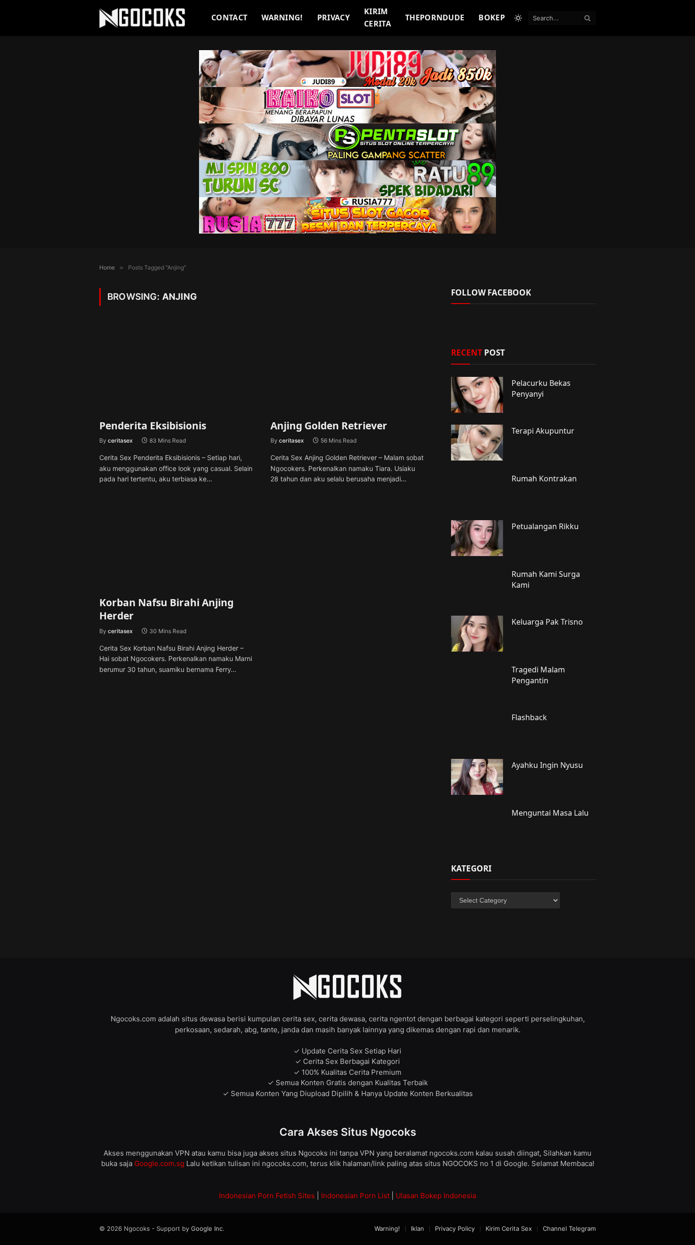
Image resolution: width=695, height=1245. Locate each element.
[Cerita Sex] (143, 18)
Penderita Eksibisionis (152, 425)
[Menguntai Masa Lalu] (477, 825)
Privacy (333, 17)
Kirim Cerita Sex (509, 1228)
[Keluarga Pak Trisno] (477, 634)
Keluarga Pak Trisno (547, 622)
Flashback (529, 717)
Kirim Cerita (377, 17)
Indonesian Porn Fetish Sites (267, 1195)
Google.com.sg (160, 1163)
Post (478, 352)
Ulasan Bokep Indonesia (436, 1195)
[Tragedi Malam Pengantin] (477, 681)
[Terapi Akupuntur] (477, 443)
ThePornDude (435, 17)
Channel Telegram (569, 1228)
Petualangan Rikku (545, 526)
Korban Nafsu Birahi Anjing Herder (166, 609)
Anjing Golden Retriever (328, 425)
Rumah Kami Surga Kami (546, 579)
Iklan (417, 1228)
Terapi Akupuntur (543, 431)
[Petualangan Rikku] (477, 538)
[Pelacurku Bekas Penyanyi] (477, 395)
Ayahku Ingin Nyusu (547, 765)
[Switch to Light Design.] (518, 18)
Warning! (282, 17)
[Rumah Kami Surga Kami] (477, 586)
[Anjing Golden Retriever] (347, 368)
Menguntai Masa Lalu (550, 813)
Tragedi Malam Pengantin (538, 675)
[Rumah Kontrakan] (477, 490)
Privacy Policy (455, 1228)
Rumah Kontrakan (544, 478)
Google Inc (207, 1228)
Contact (229, 17)
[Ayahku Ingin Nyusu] (477, 777)
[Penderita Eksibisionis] (176, 368)
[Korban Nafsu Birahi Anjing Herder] (176, 545)
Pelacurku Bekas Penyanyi (541, 388)
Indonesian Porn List (355, 1195)
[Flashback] (477, 729)
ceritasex (120, 440)
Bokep (491, 17)
